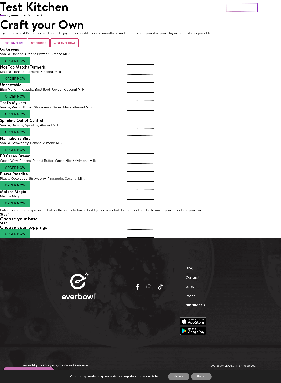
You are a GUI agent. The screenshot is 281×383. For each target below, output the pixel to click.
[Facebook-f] (137, 287)
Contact (192, 277)
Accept (178, 376)
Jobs (189, 286)
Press (190, 296)
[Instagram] (149, 287)
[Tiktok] (160, 287)
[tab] (13, 42)
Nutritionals (195, 305)
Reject (201, 376)
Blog (189, 268)
